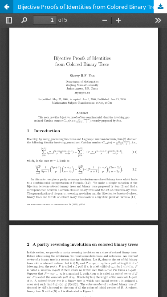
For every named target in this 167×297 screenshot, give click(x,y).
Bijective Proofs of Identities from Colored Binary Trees (89, 7)
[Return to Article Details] (6, 6)
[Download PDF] (160, 6)
